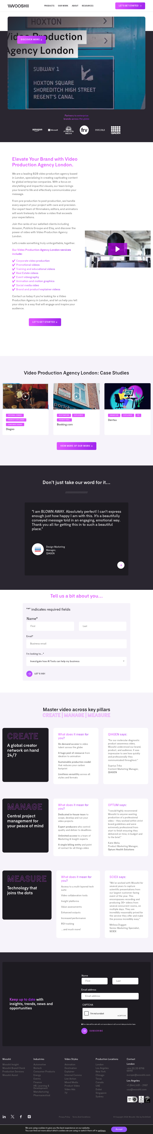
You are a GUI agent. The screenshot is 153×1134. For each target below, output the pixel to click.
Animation (70, 1065)
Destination (71, 1068)
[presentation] (105, 1014)
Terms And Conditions (81, 1117)
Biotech (37, 1068)
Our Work (63, 6)
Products (49, 6)
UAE (98, 1086)
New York (101, 1072)
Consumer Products (44, 1072)
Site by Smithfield (143, 1117)
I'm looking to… (35, 654)
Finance (37, 1082)
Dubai (99, 1089)
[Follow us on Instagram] (29, 1117)
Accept (119, 1129)
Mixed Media (71, 1082)
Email (29, 636)
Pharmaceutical (41, 1095)
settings (101, 1131)
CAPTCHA (87, 1005)
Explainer (69, 1072)
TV (66, 1093)
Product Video (72, 1086)
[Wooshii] (18, 5)
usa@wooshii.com (137, 1090)
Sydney (100, 1097)
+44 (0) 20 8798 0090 (135, 1069)
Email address (88, 990)
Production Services (13, 1072)
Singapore (101, 1093)
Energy (37, 1075)
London (100, 1065)
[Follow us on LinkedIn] (4, 1117)
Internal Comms (73, 1075)
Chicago (100, 1075)
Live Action (70, 1079)
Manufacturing (41, 1092)
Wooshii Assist (10, 1075)
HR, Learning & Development (41, 1087)
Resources (87, 6)
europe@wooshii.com (138, 1075)
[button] (117, 249)
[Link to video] (25, 409)
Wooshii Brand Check (13, 1068)
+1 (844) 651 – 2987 (137, 1085)
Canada (100, 1082)
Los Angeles (102, 1068)
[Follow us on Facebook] (21, 1117)
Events (37, 1079)
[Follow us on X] (12, 1117)
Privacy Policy (64, 1117)
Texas (99, 1079)
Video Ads (70, 1089)
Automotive (39, 1065)
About (75, 6)
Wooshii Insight (10, 1065)
